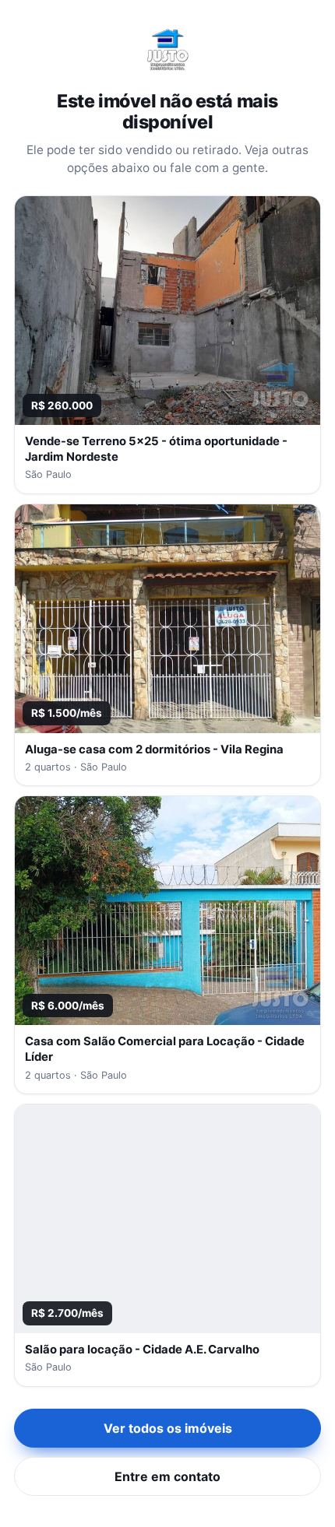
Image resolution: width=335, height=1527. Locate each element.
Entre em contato (167, 1476)
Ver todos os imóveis (168, 1428)
